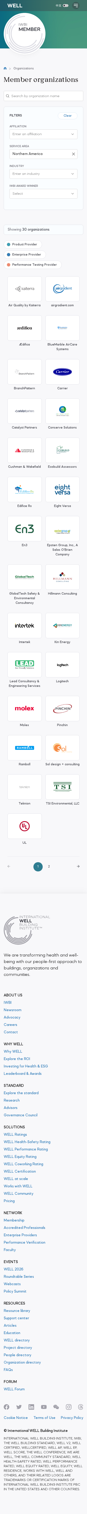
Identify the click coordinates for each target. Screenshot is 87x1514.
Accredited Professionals (24, 1228)
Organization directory (22, 1363)
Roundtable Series (19, 1277)
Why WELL (13, 1052)
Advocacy (12, 1017)
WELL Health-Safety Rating (27, 1142)
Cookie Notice (16, 1418)
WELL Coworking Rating (23, 1164)
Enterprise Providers (20, 1235)
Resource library (17, 1311)
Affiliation (18, 126)
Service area (19, 146)
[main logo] (14, 5)
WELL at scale (16, 1179)
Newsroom (12, 1010)
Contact (11, 1032)
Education (12, 1333)
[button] (72, 134)
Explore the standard (21, 1093)
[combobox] (39, 134)
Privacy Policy (72, 1418)
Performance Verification (24, 1243)
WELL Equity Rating (20, 1157)
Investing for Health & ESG (26, 1066)
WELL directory (17, 1340)
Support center (16, 1318)
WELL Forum (14, 1389)
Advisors (10, 1108)
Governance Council (20, 1115)
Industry (17, 166)
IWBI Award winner (24, 186)
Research (12, 1101)
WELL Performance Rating (26, 1149)
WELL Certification (20, 1172)
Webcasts (12, 1284)
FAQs (8, 1370)
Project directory (18, 1348)
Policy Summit (15, 1291)
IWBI (8, 1003)
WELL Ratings (15, 1135)
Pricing (9, 1201)
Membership (14, 1220)
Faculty (10, 1250)
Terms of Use (44, 1418)
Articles (10, 1326)
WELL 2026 (13, 1269)
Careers (10, 1025)
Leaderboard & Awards (23, 1074)
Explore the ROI (17, 1059)
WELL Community (18, 1194)
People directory (17, 1355)
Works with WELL (18, 1186)
